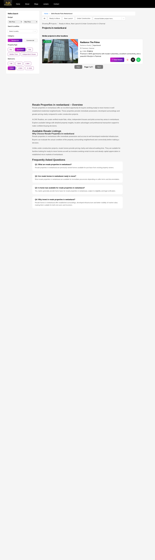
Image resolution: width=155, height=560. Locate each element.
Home (46, 13)
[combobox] (9, 31)
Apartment (20, 49)
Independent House (29, 54)
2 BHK (27, 63)
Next (99, 67)
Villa (29, 49)
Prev (78, 67)
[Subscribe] (127, 60)
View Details (118, 60)
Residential (15, 40)
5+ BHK (29, 68)
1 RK (11, 63)
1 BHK (19, 63)
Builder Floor (14, 54)
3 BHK (12, 68)
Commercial (30, 40)
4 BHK (20, 68)
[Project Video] (133, 60)
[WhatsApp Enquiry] (138, 60)
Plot (11, 49)
